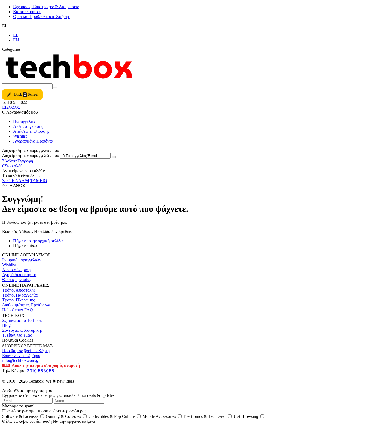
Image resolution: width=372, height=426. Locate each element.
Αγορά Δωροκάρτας (19, 274)
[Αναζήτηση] (55, 87)
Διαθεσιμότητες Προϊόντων (26, 305)
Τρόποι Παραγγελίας (20, 295)
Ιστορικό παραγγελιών (21, 260)
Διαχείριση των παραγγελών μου (30, 155)
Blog (6, 325)
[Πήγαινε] (114, 157)
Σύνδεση (9, 161)
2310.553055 (40, 370)
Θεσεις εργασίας (16, 279)
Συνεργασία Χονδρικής (22, 330)
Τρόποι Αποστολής (18, 290)
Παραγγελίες (24, 121)
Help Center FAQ (17, 309)
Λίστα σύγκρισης (28, 126)
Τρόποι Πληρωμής (18, 300)
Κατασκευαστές (27, 11)
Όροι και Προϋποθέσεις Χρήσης (41, 16)
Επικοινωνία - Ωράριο (21, 355)
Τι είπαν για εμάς (17, 335)
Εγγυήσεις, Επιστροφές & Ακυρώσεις (46, 6)
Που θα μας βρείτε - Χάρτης (26, 350)
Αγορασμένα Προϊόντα (33, 141)
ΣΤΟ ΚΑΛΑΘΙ (15, 180)
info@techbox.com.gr (21, 360)
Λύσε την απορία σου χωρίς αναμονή (42, 365)
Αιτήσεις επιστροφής (31, 131)
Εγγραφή (25, 161)
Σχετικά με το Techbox (22, 320)
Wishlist (20, 136)
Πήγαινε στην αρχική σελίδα (38, 240)
